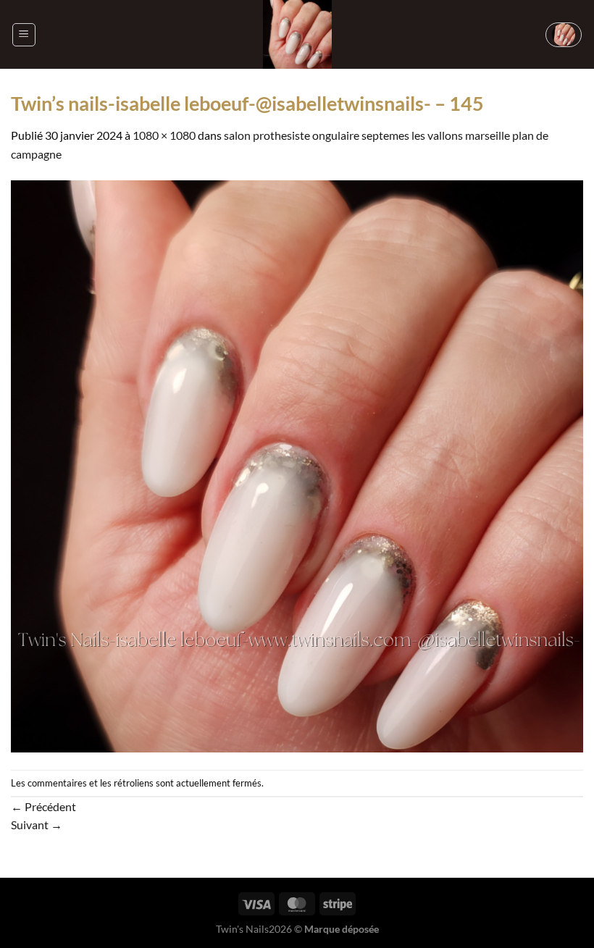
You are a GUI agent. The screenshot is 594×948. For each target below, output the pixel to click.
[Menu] (23, 34)
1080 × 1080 (164, 135)
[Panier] (563, 34)
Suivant (36, 824)
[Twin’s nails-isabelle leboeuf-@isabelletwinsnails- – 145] (297, 464)
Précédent (43, 806)
